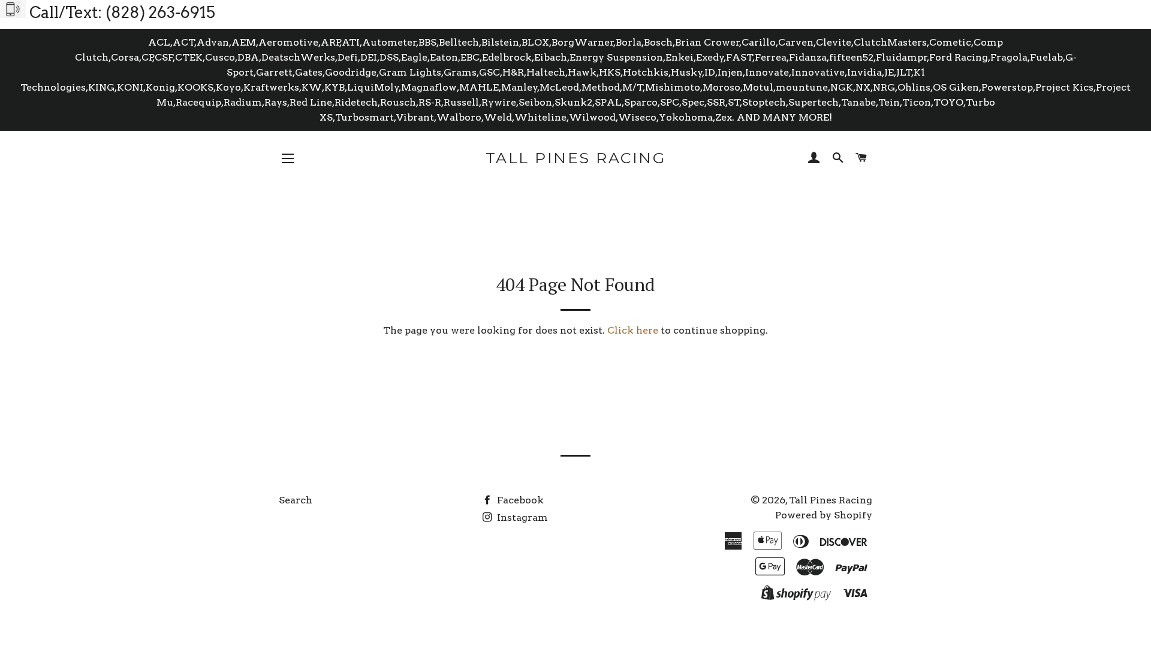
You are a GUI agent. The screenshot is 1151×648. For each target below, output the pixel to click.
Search (295, 500)
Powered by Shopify (823, 515)
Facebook (519, 500)
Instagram (521, 517)
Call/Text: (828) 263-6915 (122, 12)
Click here (632, 330)
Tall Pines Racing (576, 158)
